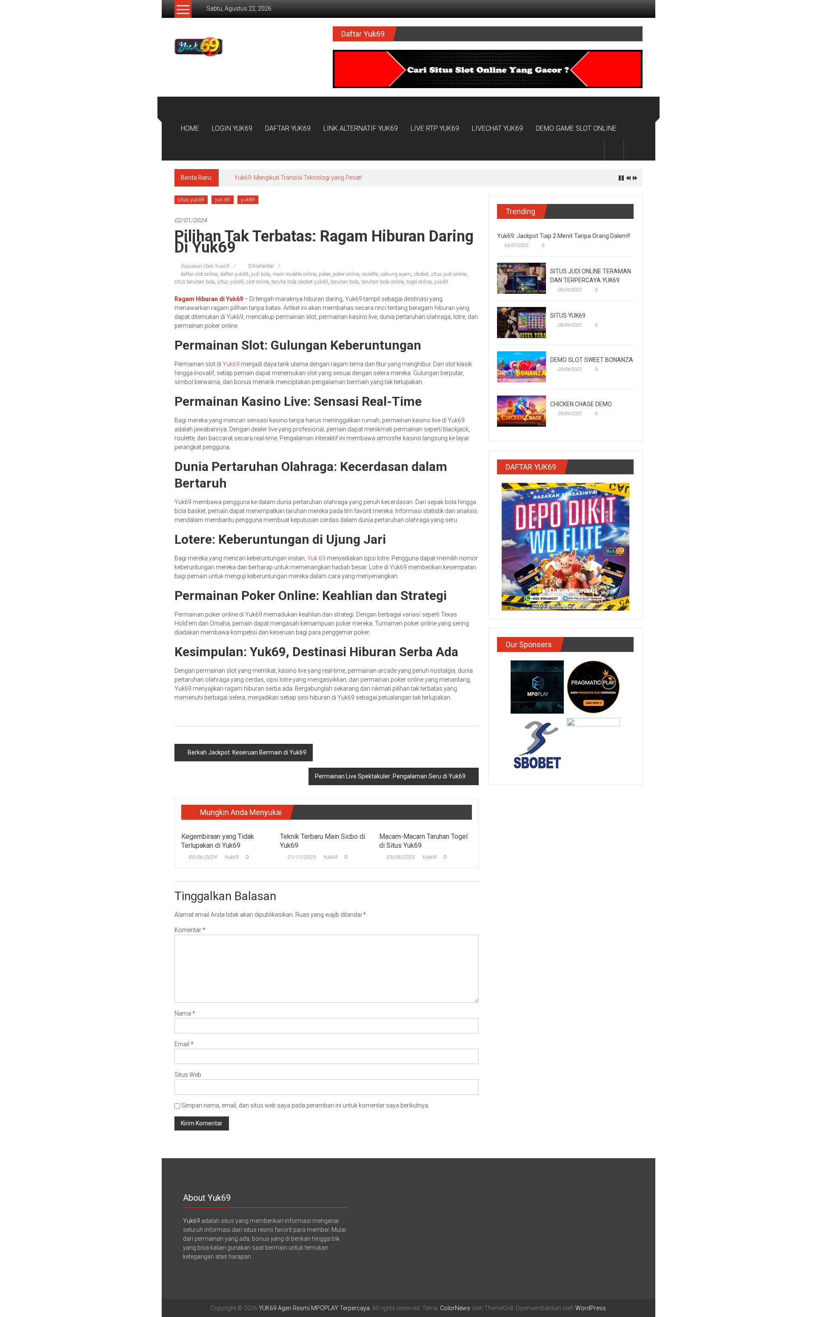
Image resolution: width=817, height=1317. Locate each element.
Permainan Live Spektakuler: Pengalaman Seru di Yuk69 (390, 776)
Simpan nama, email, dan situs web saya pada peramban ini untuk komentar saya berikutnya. (305, 1105)
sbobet (421, 274)
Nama (184, 1013)
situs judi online (448, 274)
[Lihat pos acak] (633, 149)
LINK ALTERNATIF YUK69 (360, 128)
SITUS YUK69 (568, 315)
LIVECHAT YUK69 (497, 128)
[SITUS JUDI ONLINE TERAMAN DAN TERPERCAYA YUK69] (521, 277)
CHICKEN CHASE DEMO (581, 404)
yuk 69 (222, 200)
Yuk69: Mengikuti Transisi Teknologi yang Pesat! (298, 177)
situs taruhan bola (194, 282)
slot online (257, 282)
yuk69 (248, 200)
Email (184, 1044)
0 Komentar (260, 266)
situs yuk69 (191, 200)
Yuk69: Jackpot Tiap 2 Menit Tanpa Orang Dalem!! (563, 235)
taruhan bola (345, 282)
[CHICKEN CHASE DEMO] (521, 410)
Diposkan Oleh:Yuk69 (204, 266)
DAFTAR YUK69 (288, 128)
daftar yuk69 (234, 274)
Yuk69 (231, 364)
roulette (370, 274)
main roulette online (294, 274)
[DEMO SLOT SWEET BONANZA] (521, 366)
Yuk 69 (316, 558)
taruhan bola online (382, 282)
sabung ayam (395, 274)
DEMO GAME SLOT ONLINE (576, 128)
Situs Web (187, 1074)
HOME (190, 128)
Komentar (190, 930)
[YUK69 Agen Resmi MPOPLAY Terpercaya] (184, 107)
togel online (418, 282)
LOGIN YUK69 (232, 128)
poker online (346, 274)
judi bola (260, 274)
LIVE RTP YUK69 (435, 128)
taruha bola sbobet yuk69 (299, 282)
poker (324, 274)
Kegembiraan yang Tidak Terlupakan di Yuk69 (217, 840)
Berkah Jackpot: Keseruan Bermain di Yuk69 (247, 752)
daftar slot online (198, 274)
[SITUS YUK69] (521, 321)
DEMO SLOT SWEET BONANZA (591, 359)
